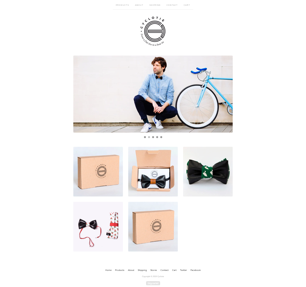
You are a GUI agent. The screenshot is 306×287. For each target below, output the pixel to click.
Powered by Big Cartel (153, 283)
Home (108, 270)
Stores (153, 270)
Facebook (196, 270)
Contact (172, 5)
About (139, 5)
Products (122, 5)
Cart (187, 5)
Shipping (155, 5)
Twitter (183, 270)
